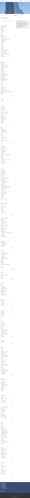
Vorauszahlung (3, 440)
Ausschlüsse (2, 55)
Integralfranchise (3, 231)
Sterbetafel (2, 388)
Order (1, 316)
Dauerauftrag (2, 107)
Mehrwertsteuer (3, 286)
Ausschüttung (2, 56)
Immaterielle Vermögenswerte (5, 218)
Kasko (1, 259)
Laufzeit (2, 274)
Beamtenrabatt (3, 72)
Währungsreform (3, 450)
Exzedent (2, 141)
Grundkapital (2, 196)
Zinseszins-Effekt (3, 471)
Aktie (1, 34)
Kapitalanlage (2, 252)
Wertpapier (2, 455)
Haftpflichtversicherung (4, 203)
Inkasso (2, 226)
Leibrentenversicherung (4, 275)
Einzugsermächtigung (4, 131)
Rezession (2, 366)
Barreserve (2, 67)
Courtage (2, 101)
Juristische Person (3, 246)
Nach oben (12, 57)
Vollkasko (2, 439)
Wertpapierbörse (3, 456)
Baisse (2, 61)
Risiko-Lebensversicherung (4, 370)
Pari (1, 321)
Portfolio (2, 327)
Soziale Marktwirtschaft (4, 384)
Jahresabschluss (3, 242)
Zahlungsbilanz (3, 462)
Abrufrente (2, 29)
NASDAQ (2, 300)
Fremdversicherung (3, 163)
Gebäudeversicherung (4, 171)
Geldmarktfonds (3, 174)
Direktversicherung (3, 119)
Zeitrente (2, 463)
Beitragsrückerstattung (4, 75)
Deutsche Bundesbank (4, 113)
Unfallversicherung (3, 415)
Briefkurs (2, 89)
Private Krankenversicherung (4, 333)
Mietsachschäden (3, 287)
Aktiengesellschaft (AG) (4, 36)
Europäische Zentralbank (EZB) (5, 140)
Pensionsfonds (3, 322)
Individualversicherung (4, 221)
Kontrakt (2, 263)
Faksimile (2, 148)
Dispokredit (2, 120)
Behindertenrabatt (3, 73)
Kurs (1, 268)
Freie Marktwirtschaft (3, 159)
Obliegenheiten (3, 310)
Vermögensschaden (3, 429)
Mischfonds (2, 292)
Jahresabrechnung (3, 241)
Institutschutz (2, 230)
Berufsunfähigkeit (3, 78)
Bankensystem (3, 63)
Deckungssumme (3, 109)
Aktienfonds (2, 35)
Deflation (2, 110)
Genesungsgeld (3, 179)
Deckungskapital (3, 108)
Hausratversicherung (3, 207)
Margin (2, 283)
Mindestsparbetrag (3, 291)
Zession (2, 468)
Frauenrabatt (2, 158)
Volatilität (2, 438)
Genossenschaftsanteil (4, 181)
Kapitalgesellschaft (3, 254)
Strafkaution (2, 389)
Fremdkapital (2, 162)
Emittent (2, 136)
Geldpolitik (2, 176)
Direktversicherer (3, 118)
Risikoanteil (2, 367)
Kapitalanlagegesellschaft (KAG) (5, 253)
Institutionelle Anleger (4, 229)
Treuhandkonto (3, 400)
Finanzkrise (2, 153)
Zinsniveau (2, 472)
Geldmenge (2, 175)
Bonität (2, 84)
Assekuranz (2, 46)
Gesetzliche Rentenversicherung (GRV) (6, 187)
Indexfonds (2, 220)
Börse (1, 85)
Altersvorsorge (3, 41)
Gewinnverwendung (3, 192)
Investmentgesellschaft (4, 236)
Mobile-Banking (3, 293)
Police (1, 326)
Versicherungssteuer (3, 434)
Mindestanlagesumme (4, 288)
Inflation (2, 224)
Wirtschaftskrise (3, 457)
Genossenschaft (3, 180)
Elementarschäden (3, 132)
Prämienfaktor (3, 331)
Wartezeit (2, 451)
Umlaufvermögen (3, 411)
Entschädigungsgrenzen (4, 137)
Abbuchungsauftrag (3, 25)
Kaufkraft (2, 260)
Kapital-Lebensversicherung (4, 258)
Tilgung (2, 399)
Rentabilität (2, 359)
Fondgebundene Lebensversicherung (6, 154)
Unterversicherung (3, 417)
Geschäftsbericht (3, 182)
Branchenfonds (3, 88)
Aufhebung (2, 47)
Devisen (2, 114)
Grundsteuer (2, 197)
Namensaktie (2, 299)
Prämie (2, 328)
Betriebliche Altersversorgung (5, 79)
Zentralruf (2, 467)
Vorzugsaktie (2, 443)
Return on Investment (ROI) (4, 365)
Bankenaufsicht (3, 62)
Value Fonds (2, 423)
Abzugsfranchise (3, 31)
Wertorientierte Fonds (4, 454)
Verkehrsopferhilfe (3, 428)
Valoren (2, 422)
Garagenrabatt (3, 169)
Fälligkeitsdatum (3, 149)
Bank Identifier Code (3, 64)
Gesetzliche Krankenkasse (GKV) (5, 186)
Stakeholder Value (3, 387)
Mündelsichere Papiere (4, 294)
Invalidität (2, 234)
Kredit (1, 265)
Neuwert (2, 304)
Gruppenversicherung (4, 198)
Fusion (2, 164)
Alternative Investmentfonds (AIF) (5, 39)
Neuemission (2, 303)
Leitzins (2, 276)
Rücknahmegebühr (3, 372)
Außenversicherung (3, 51)
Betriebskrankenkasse (4, 80)
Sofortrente (2, 383)
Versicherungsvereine (4, 437)
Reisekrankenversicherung (4, 356)
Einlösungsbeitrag (3, 130)
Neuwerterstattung (3, 305)
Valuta (1, 424)
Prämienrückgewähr (3, 332)
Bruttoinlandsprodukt (4, 90)
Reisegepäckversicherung (4, 355)
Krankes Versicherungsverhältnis (5, 264)
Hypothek (2, 213)
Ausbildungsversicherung (4, 50)
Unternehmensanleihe (4, 416)
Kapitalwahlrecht (3, 257)
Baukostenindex (3, 68)
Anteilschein (2, 45)
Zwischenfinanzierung (4, 473)
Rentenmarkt (2, 362)
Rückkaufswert (3, 371)
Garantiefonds (3, 170)
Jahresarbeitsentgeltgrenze (4, 243)
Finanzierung (2, 152)
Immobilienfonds (3, 219)
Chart (1, 98)
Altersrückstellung (3, 40)
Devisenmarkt (2, 115)
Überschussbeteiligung (4, 406)
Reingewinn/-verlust (3, 354)
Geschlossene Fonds (3, 185)
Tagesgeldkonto (3, 395)
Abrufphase (2, 28)
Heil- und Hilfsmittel (3, 212)
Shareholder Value (3, 382)
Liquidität (2, 277)
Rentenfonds (2, 360)
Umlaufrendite (3, 410)
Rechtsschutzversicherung (4, 351)
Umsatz (2, 412)
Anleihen (2, 44)
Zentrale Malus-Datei (3, 466)
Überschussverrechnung (4, 407)
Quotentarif (2, 342)
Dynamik (2, 123)
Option (2, 315)
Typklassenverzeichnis (4, 401)
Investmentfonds (3, 235)
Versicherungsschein (3, 433)
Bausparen (2, 69)
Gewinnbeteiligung (3, 191)
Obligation (2, 311)
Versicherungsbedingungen (4, 432)
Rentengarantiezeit (3, 361)
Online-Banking (3, 314)
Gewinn (2, 190)
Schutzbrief (2, 378)
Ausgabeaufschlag (3, 52)
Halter (1, 204)
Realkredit (2, 350)
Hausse (2, 208)
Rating (2, 349)
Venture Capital (3, 427)
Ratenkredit (2, 348)
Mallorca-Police (3, 282)
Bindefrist (2, 83)
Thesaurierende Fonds (4, 398)
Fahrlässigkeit (2, 146)
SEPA (1, 381)
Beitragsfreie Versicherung (4, 74)
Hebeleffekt (2, 209)
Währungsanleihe (3, 449)
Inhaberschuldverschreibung (4, 225)
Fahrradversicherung (3, 147)
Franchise (2, 157)
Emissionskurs (3, 135)
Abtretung (2, 30)
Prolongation (2, 336)
